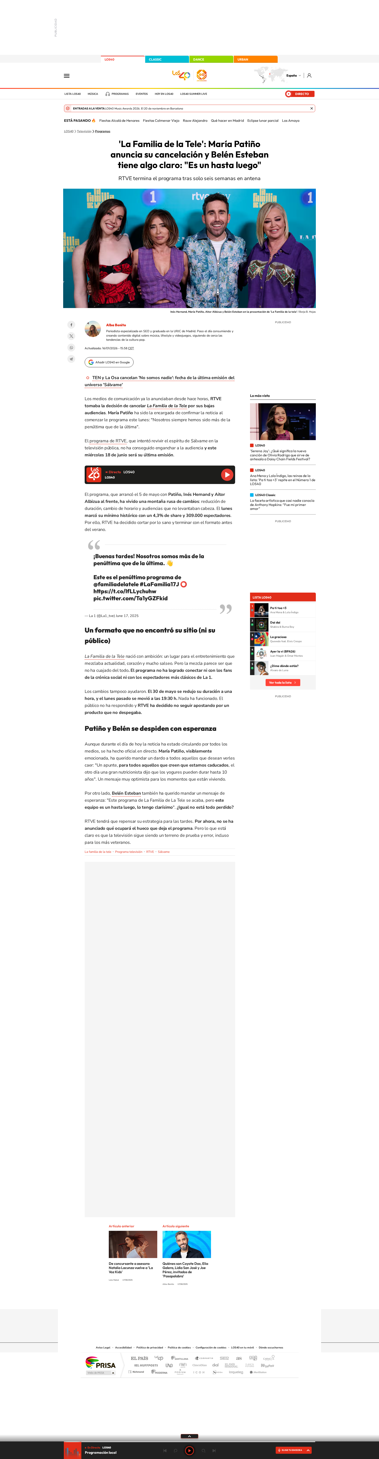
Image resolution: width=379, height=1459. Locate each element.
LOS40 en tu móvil (242, 1347)
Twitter (71, 336)
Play (189, 1451)
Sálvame (164, 852)
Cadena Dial (215, 1364)
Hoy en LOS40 (164, 94)
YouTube (180, 1300)
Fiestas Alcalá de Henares (119, 120)
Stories (215, 1300)
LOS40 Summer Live (193, 94)
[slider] (189, 1441)
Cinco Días (199, 1364)
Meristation (257, 1370)
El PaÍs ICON (198, 1370)
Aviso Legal (103, 1347)
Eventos (142, 94)
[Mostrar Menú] (69, 75)
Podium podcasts (180, 1370)
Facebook (71, 325)
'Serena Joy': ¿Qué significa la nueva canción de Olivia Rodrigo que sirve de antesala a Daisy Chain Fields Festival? (280, 455)
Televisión (84, 131)
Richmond (136, 1370)
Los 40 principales (160, 1358)
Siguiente (214, 1450)
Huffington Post (145, 1364)
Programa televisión (128, 852)
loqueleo (236, 1370)
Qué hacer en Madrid (227, 120)
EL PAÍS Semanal (231, 1364)
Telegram (71, 359)
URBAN (243, 59)
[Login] (309, 75)
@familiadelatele (116, 584)
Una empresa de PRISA (100, 1362)
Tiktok (171, 1300)
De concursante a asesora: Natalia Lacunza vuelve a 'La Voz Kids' (131, 1267)
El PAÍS (139, 1358)
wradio (182, 1364)
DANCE (198, 59)
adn (251, 1358)
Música (93, 94)
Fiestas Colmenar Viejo (161, 120)
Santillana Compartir (204, 1358)
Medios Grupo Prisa (100, 1372)
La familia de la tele (98, 852)
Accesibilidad (123, 1347)
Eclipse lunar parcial (263, 120)
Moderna (158, 1370)
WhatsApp (71, 347)
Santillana (181, 1358)
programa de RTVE (108, 441)
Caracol (267, 1358)
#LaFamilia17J (159, 584)
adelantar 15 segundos (203, 1450)
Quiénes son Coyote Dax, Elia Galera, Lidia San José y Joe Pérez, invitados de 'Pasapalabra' (185, 1269)
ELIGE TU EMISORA (292, 1450)
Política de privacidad (149, 1347)
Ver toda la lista (280, 683)
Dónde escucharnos (271, 1347)
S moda (217, 1370)
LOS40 (109, 59)
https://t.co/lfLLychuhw (124, 591)
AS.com (237, 1358)
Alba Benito (116, 325)
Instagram (163, 1300)
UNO (169, 1364)
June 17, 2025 (127, 615)
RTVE (150, 852)
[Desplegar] (189, 1436)
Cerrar (311, 108)
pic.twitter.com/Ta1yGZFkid (130, 598)
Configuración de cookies (211, 1347)
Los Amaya (290, 120)
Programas (120, 94)
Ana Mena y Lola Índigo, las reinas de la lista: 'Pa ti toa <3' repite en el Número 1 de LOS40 (282, 479)
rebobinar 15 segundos (175, 1450)
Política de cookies (179, 1347)
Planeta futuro (247, 1364)
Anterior (165, 1450)
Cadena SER (223, 1358)
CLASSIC (155, 59)
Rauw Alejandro (195, 120)
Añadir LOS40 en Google (112, 362)
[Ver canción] (261, 610)
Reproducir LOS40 (227, 475)
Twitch (207, 1300)
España (291, 75)
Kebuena (264, 1364)
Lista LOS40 (72, 94)
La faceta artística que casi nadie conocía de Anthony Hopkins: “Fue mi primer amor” (282, 504)
